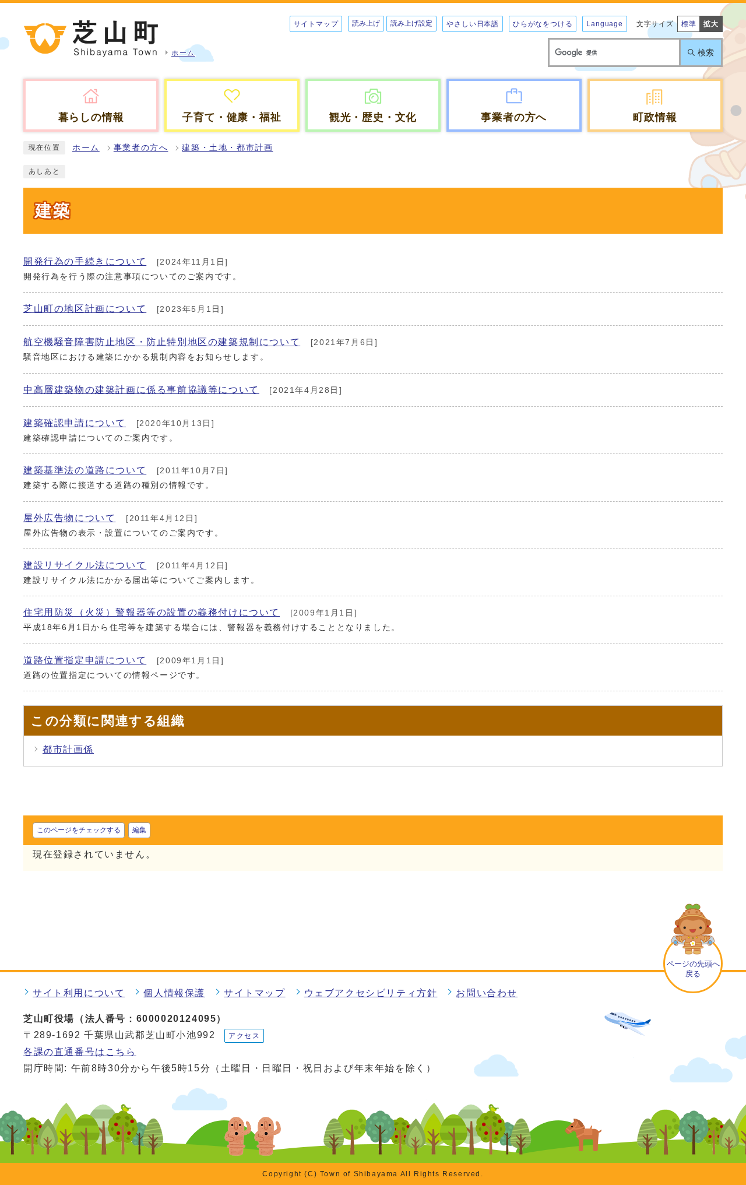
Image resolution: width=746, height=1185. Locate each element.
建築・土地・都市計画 (227, 147)
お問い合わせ (487, 993)
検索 (706, 52)
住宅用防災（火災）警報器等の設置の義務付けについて (151, 612)
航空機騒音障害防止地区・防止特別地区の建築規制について (161, 342)
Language (604, 24)
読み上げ (366, 23)
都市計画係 (68, 749)
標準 (688, 24)
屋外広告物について (69, 518)
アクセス (244, 1036)
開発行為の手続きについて (84, 261)
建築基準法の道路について (84, 470)
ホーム (86, 147)
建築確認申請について (74, 423)
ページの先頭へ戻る (693, 968)
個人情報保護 (174, 993)
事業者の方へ (141, 147)
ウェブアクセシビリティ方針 (371, 993)
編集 (139, 830)
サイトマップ (316, 24)
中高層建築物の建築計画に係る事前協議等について (141, 390)
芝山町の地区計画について (84, 309)
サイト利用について (79, 993)
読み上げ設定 (411, 23)
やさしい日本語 (472, 24)
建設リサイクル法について (84, 565)
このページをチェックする (79, 830)
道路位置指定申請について (84, 660)
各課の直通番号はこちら (79, 1052)
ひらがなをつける (542, 24)
